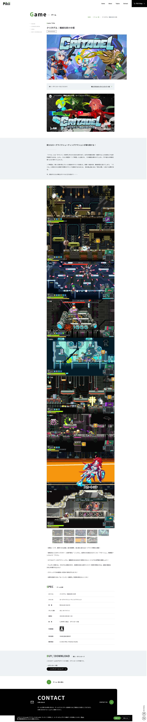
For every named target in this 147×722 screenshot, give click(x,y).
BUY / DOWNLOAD (36, 32)
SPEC (32, 29)
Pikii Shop (139, 3)
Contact (125, 3)
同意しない (125, 718)
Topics (118, 3)
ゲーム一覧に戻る (58, 682)
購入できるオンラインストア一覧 (100, 86)
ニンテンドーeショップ (56, 669)
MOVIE (33, 23)
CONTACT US (103, 702)
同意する (117, 718)
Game (103, 3)
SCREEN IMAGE (35, 26)
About (110, 3)
